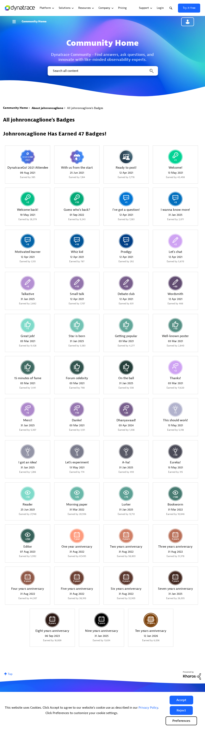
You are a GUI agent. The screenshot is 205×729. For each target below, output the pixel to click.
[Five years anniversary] (77, 578)
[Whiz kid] (77, 241)
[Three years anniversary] (175, 536)
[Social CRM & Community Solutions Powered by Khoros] (192, 675)
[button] (181, 700)
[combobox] (102, 71)
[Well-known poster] (175, 325)
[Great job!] (27, 325)
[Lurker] (126, 494)
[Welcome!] (175, 157)
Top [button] (10, 674)
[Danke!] (77, 409)
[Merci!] (27, 409)
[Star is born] (77, 325)
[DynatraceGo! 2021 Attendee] (27, 157)
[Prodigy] (126, 241)
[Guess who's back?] (77, 199)
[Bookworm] (175, 494)
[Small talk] (77, 283)
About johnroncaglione (47, 108)
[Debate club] (126, 283)
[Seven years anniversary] (175, 578)
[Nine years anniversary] (101, 620)
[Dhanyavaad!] (126, 409)
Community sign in (187, 21)
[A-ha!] (126, 451)
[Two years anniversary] (126, 536)
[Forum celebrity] (77, 367)
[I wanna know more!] (175, 199)
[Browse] (16, 22)
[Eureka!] (175, 451)
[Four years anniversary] (27, 578)
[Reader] (27, 494)
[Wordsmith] (175, 283)
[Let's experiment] (77, 451)
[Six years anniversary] (126, 578)
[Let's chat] (175, 241)
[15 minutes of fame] (27, 367)
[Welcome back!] (27, 199)
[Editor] (27, 536)
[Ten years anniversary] (151, 620)
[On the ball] (126, 367)
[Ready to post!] (126, 157)
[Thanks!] (175, 367)
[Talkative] (27, 283)
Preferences (181, 721)
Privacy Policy (148, 708)
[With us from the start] (77, 157)
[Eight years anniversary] (52, 620)
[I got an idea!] (27, 451)
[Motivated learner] (27, 241)
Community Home (34, 21)
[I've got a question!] (126, 199)
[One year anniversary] (77, 536)
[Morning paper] (77, 494)
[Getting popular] (126, 325)
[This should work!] (175, 409)
